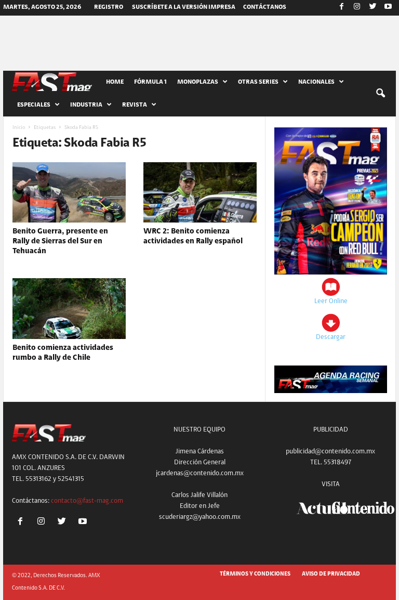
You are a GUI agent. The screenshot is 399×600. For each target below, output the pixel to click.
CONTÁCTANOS (264, 7)
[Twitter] (372, 8)
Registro (108, 7)
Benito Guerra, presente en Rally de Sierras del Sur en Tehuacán (60, 241)
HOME (115, 82)
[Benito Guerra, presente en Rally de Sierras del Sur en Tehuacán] (69, 192)
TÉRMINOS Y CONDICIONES (255, 574)
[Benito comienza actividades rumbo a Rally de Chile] (69, 308)
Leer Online (331, 301)
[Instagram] (357, 8)
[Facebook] (341, 8)
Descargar (330, 337)
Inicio (18, 128)
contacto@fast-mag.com (87, 501)
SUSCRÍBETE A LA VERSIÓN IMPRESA (183, 7)
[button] (380, 93)
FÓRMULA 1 (150, 82)
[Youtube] (388, 8)
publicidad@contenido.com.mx (330, 451)
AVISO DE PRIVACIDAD (331, 574)
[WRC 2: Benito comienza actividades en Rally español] (200, 192)
